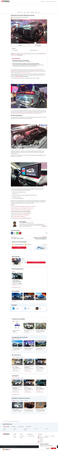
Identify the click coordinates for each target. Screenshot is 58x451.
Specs (25, 12)
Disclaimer (21, 437)
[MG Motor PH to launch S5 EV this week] (29, 326)
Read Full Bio (44, 226)
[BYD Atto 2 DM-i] (40, 383)
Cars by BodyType (20, 426)
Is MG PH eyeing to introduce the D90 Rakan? (17, 281)
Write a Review (38, 390)
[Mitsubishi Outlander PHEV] (29, 362)
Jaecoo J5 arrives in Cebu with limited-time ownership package (40, 348)
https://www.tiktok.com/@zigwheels (19, 216)
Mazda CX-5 (38, 366)
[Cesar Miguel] (14, 224)
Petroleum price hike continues (16, 331)
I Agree (53, 448)
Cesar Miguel (13, 18)
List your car (19, 247)
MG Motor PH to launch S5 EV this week (28, 331)
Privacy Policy (50, 446)
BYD (14, 430)
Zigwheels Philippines (19, 76)
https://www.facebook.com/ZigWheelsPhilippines (23, 213)
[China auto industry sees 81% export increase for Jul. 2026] (40, 326)
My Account (54, 1)
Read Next (40, 237)
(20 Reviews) (40, 369)
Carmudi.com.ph (42, 437)
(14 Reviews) (16, 369)
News (13, 271)
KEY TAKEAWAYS (15, 50)
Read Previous (17, 238)
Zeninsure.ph (46, 437)
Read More (20, 283)
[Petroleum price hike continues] (17, 326)
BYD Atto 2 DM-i (38, 387)
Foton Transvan (15, 366)
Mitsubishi (25, 428)
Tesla (25, 430)
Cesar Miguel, (38, 332)
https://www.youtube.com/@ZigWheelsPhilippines (22, 218)
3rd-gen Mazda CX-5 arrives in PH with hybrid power (28, 410)
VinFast (46, 428)
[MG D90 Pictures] (22, 262)
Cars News (6, 421)
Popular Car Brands (6, 426)
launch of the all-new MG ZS (25, 72)
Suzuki (36, 428)
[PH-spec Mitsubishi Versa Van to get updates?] (17, 343)
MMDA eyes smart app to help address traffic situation (28, 348)
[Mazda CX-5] (40, 362)
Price (22, 12)
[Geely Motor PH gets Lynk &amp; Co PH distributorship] (41, 405)
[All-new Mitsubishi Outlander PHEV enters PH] (17, 405)
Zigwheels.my (41, 438)
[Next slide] (47, 296)
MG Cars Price (14, 301)
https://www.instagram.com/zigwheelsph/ (22, 214)
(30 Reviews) (28, 369)
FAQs (36, 12)
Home (3, 421)
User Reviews (32, 12)
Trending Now (14, 426)
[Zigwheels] (5, 1)
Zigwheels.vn (41, 441)
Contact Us (14, 437)
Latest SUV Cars (16, 394)
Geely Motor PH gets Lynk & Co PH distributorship (40, 410)
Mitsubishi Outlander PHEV (28, 366)
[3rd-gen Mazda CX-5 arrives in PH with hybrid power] (29, 405)
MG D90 (19, 12)
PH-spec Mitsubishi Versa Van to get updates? (17, 348)
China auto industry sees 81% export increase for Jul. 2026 (40, 331)
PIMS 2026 (14, 305)
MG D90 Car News (17, 287)
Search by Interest (28, 426)
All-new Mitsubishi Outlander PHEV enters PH (17, 410)
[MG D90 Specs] (25, 262)
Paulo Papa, (14, 332)
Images (28, 12)
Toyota (4, 428)
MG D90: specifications (34, 50)
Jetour (4, 430)
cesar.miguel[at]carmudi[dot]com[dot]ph (26, 222)
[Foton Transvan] (17, 362)
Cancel (48, 448)
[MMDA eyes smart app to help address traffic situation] (29, 343)
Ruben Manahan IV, (27, 332)
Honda (15, 428)
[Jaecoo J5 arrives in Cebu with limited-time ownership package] (40, 343)
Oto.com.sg (41, 439)
